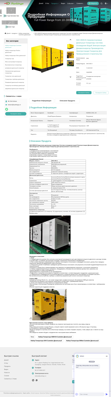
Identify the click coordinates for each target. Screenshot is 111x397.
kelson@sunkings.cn (14, 104)
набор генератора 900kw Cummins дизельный (82, 340)
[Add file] (76, 394)
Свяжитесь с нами (80, 3)
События (70, 3)
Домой (41, 3)
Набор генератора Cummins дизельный (24, 34)
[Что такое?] (6, 109)
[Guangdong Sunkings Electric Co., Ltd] (14, 3)
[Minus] (107, 356)
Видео (63, 3)
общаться (94, 3)
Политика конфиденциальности (13, 393)
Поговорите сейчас (15, 113)
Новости (7, 372)
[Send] (106, 394)
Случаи (6, 375)
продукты (54, 3)
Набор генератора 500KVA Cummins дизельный (55, 337)
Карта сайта (26, 393)
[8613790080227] (36, 380)
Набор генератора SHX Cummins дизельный (46, 340)
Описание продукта (67, 101)
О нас (47, 3)
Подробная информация (41, 101)
